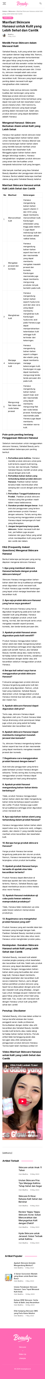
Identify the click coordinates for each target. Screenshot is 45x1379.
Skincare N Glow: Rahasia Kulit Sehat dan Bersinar (30, 1199)
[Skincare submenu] (22, 1350)
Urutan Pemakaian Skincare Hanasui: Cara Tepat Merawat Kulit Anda (26, 1289)
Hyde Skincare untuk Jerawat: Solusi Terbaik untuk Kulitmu (30, 1236)
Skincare (11, 11)
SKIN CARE (8, 18)
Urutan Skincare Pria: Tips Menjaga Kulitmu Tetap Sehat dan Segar (30, 1183)
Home (4, 11)
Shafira (10, 34)
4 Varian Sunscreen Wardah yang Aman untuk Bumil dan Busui (25, 1276)
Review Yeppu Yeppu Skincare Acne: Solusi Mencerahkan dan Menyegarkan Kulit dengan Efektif (30, 1217)
